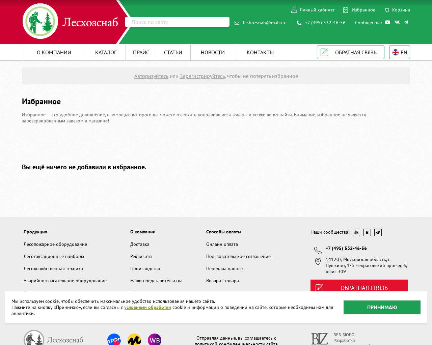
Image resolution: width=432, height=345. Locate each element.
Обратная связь (356, 52)
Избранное (363, 10)
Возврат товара (222, 281)
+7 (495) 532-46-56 (325, 23)
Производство (145, 268)
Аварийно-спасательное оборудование (65, 281)
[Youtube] (388, 22)
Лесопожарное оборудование (55, 244)
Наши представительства (156, 281)
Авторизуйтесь (151, 76)
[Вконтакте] (398, 22)
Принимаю (382, 307)
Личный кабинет (317, 10)
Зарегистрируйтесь (202, 76)
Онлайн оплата (222, 244)
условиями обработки (147, 307)
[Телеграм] (407, 22)
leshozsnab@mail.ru (264, 23)
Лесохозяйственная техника (53, 268)
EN (404, 52)
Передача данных (225, 268)
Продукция (35, 232)
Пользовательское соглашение (238, 256)
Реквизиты (141, 256)
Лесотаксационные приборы (54, 256)
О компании (143, 232)
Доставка (140, 244)
